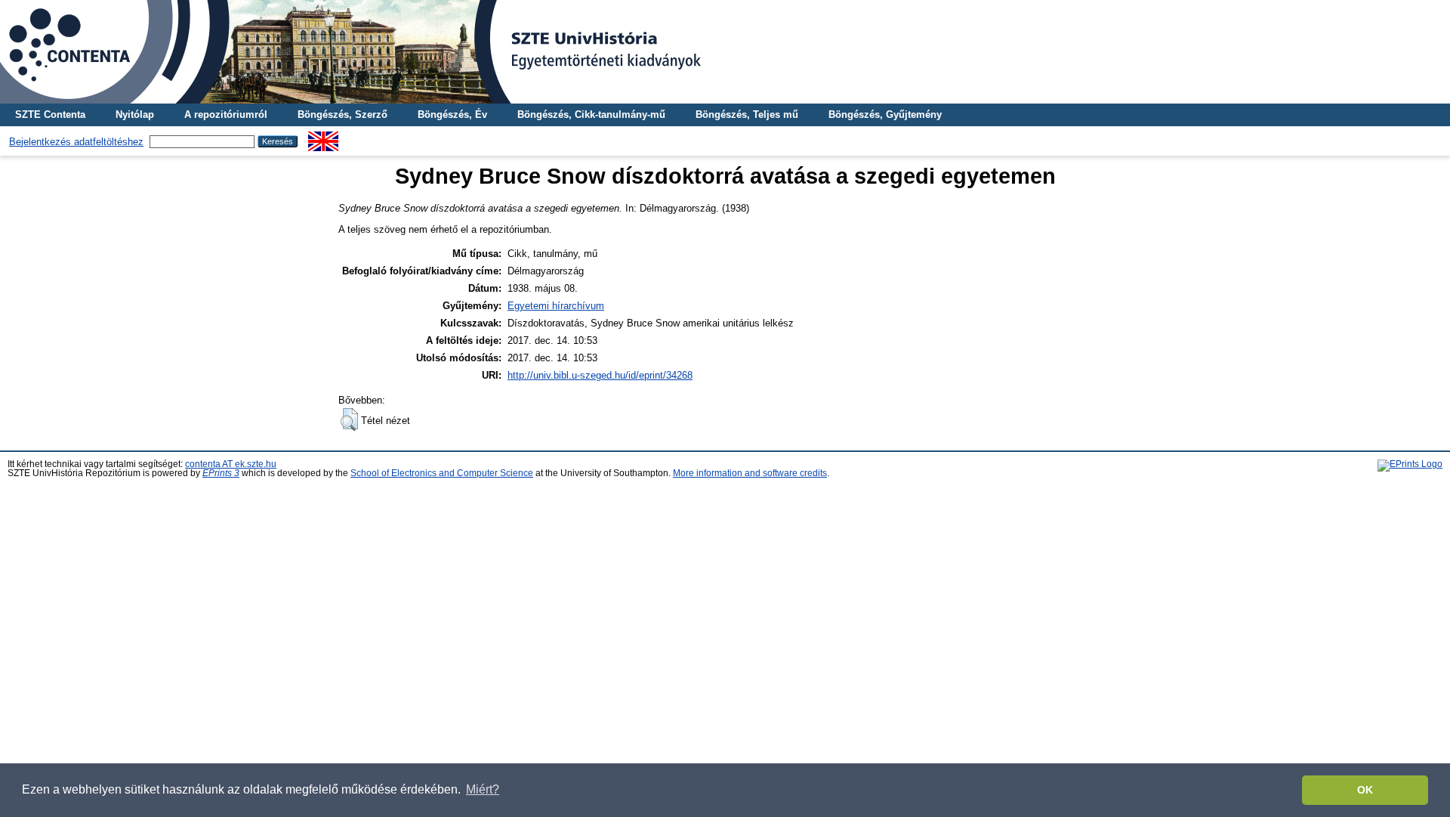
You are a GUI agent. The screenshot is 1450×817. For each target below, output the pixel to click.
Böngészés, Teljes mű (747, 114)
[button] (349, 419)
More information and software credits (750, 473)
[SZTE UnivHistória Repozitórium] (725, 52)
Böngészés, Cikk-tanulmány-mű (591, 114)
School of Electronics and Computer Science (441, 473)
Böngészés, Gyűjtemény (885, 114)
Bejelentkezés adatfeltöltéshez (76, 141)
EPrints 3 (220, 473)
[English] (323, 137)
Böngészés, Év (452, 114)
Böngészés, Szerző (342, 114)
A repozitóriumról (225, 114)
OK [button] (1365, 790)
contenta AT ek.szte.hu (230, 464)
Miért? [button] (482, 789)
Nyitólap (135, 114)
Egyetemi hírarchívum (556, 305)
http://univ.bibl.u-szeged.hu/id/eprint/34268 (600, 375)
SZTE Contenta (50, 114)
